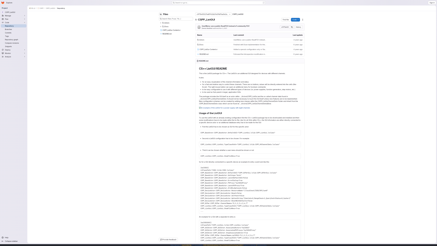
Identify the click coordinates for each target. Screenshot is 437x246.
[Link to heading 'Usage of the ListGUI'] (223, 113)
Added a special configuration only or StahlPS (250, 49)
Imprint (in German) (250, 245)
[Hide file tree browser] (161, 14)
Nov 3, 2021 (223, 28)
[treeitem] (176, 23)
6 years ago (298, 45)
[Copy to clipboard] (298, 133)
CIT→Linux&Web (197, 245)
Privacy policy (262, 245)
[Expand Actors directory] (160, 23)
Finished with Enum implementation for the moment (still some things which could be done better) (250, 45)
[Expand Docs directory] (160, 26)
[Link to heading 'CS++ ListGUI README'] (228, 68)
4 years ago (298, 40)
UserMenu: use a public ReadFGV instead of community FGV (225, 26)
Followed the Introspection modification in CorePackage (250, 54)
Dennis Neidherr (207, 28)
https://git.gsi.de (175, 245)
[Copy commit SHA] (292, 27)
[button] (224, 108)
